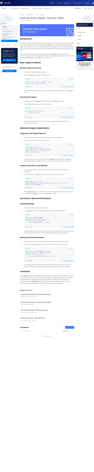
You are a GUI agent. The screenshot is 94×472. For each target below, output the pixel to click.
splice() (79, 39)
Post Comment (69, 327)
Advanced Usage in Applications (6, 34)
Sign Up (8, 60)
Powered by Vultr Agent (68, 86)
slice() (78, 28)
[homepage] (5, 3)
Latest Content (15, 8)
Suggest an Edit (9, 71)
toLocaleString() (81, 32)
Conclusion (4, 40)
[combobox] (68, 331)
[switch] (16, 23)
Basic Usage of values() (7, 31)
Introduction (5, 29)
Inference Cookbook (37, 8)
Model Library (48, 8)
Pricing (75, 3)
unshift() (79, 35)
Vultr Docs (4, 8)
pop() (78, 43)
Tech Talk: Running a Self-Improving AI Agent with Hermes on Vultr (85, 64)
